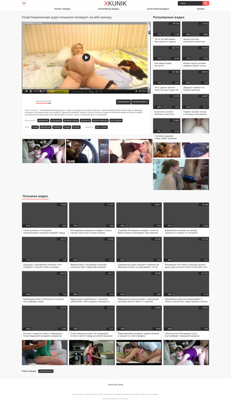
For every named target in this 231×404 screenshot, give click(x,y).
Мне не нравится (32, 101)
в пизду (76, 127)
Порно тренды (62, 9)
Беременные (43, 120)
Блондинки (56, 120)
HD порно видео (26, 9)
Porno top (124, 399)
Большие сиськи (71, 120)
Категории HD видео (158, 9)
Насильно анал (45, 371)
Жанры (201, 9)
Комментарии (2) (140, 102)
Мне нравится (26, 101)
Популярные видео (108, 9)
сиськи (67, 127)
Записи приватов (100, 120)
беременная (45, 127)
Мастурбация (116, 120)
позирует (57, 127)
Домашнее (85, 120)
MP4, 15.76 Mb (101, 127)
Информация (123, 102)
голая (35, 127)
